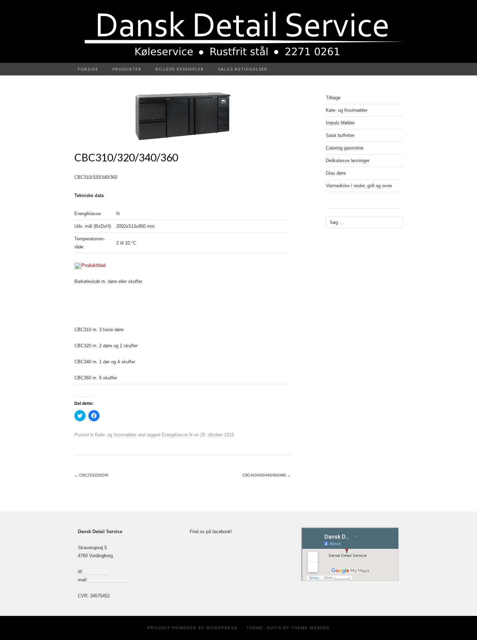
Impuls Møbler (340, 122)
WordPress (221, 628)
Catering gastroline (345, 148)
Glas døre (336, 173)
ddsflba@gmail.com (109, 579)
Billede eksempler (179, 69)
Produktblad (93, 265)
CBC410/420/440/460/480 (266, 475)
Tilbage (333, 97)
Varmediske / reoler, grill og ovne (359, 185)
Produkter (126, 69)
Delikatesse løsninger (347, 160)
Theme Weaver (310, 628)
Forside (88, 69)
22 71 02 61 (96, 571)
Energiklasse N (177, 434)
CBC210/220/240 (91, 475)
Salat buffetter (340, 135)
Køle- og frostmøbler (116, 434)
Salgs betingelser (242, 69)
